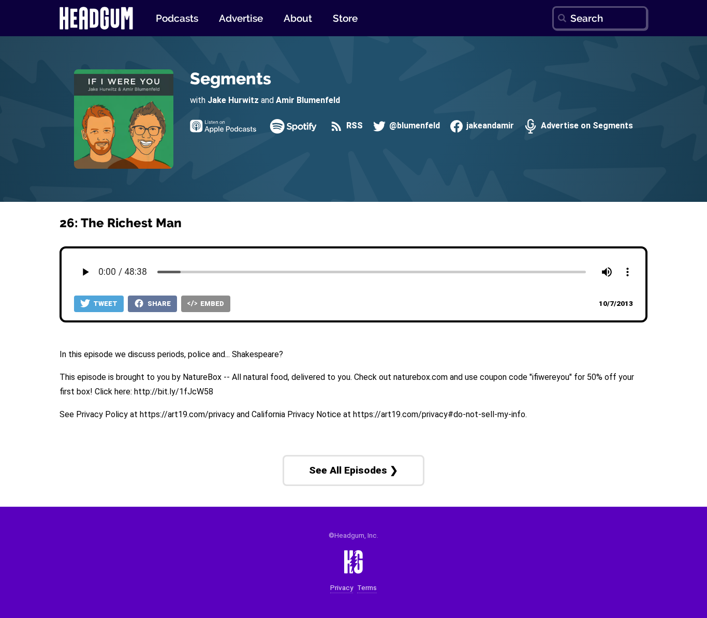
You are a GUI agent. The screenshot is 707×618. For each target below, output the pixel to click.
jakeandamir (489, 126)
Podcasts (177, 18)
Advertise (241, 18)
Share (158, 303)
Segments (230, 78)
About (298, 18)
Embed (211, 303)
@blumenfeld (413, 126)
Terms (367, 588)
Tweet (104, 303)
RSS (353, 126)
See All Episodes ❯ (353, 470)
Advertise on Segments (585, 126)
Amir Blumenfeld (308, 100)
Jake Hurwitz (233, 100)
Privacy (341, 588)
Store (345, 18)
